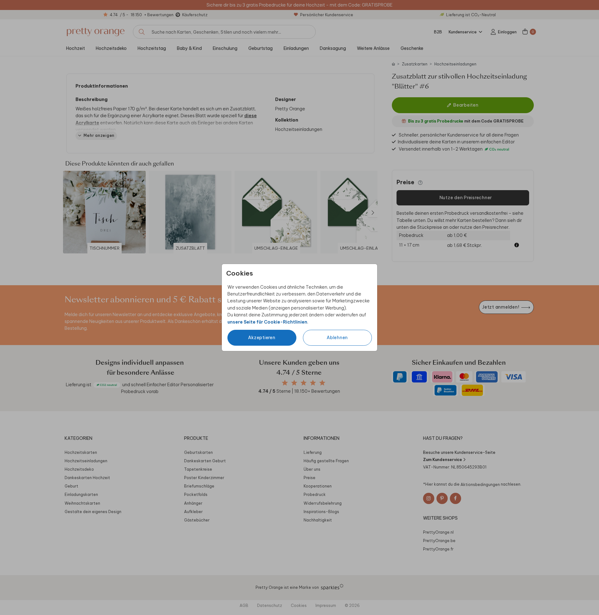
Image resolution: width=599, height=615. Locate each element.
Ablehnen (337, 337)
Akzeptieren (261, 337)
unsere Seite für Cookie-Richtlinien (267, 322)
